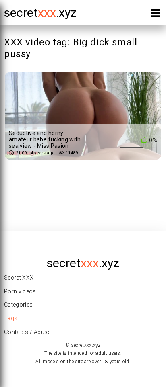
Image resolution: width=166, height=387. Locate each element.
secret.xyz (40, 13)
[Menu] (155, 14)
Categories (18, 304)
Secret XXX (19, 277)
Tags (10, 318)
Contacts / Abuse (27, 332)
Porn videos (20, 291)
